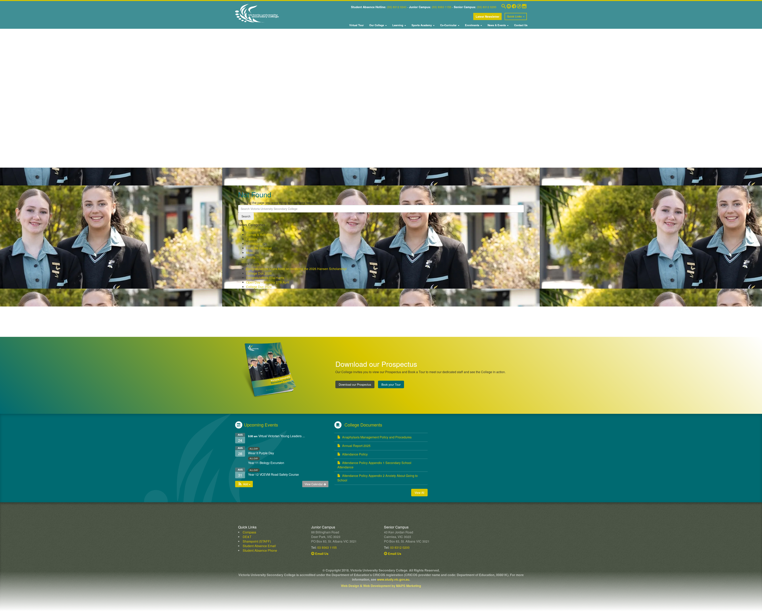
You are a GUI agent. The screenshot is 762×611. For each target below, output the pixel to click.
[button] (244, 484)
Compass (249, 532)
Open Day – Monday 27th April (267, 282)
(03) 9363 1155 (441, 7)
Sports (250, 257)
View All (419, 493)
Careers (251, 239)
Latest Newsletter (487, 16)
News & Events (497, 25)
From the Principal (259, 248)
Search (245, 216)
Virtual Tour (356, 25)
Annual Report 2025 (356, 445)
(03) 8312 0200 (486, 7)
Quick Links (514, 16)
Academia (253, 230)
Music (250, 252)
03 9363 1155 (327, 547)
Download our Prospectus (355, 384)
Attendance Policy (355, 454)
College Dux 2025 (259, 273)
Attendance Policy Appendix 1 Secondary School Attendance (374, 465)
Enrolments (472, 25)
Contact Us (520, 25)
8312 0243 (399, 7)
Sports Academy (422, 25)
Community (254, 243)
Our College (376, 25)
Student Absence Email (259, 546)
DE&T (247, 536)
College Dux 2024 (259, 286)
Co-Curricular (448, 25)
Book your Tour (391, 384)
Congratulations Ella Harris (265, 277)
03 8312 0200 (400, 547)
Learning (398, 25)
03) (390, 7)
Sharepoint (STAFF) (257, 541)
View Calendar (314, 484)
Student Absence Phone (260, 550)
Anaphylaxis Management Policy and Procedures (377, 437)
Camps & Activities (259, 234)
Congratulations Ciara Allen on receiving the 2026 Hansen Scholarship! (296, 268)
